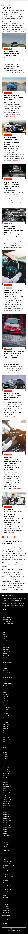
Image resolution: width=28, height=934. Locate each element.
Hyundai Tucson (7, 741)
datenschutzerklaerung (14, 930)
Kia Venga (5, 756)
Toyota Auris (6, 859)
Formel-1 (5, 720)
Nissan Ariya (6, 775)
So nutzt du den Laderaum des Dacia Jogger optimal (12, 54)
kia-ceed (5, 760)
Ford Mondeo (6, 715)
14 (13, 537)
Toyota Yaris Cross (7, 861)
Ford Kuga (5, 713)
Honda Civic (6, 724)
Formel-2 (5, 722)
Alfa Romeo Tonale (8, 623)
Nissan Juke (6, 777)
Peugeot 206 (6, 792)
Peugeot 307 (6, 801)
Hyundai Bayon (7, 735)
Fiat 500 (5, 698)
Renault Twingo (7, 831)
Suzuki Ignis (6, 852)
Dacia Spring (6, 694)
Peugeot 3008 (7, 799)
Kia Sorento (6, 750)
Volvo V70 (5, 906)
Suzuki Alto (6, 850)
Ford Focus (6, 707)
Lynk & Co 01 (6, 767)
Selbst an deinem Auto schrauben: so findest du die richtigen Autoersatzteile (14, 355)
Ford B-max (6, 703)
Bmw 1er (5, 653)
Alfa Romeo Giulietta (8, 615)
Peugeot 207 (6, 795)
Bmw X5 (5, 660)
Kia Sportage (6, 754)
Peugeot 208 (6, 797)
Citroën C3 (5, 668)
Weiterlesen (10, 116)
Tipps (4, 857)
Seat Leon (5, 844)
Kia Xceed (5, 758)
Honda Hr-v (6, 730)
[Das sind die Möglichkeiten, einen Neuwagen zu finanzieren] (14, 499)
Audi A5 (5, 634)
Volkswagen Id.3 (7, 867)
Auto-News (8, 48)
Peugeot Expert (7, 805)
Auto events (6, 645)
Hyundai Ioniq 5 (7, 739)
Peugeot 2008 (7, 790)
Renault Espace (7, 814)
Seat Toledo (6, 848)
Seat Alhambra (7, 835)
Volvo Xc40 (6, 908)
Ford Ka (5, 711)
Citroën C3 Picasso (7, 673)
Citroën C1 (5, 664)
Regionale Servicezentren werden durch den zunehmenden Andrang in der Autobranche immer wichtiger (12, 463)
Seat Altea (5, 837)
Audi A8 (5, 638)
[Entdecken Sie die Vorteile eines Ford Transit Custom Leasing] (14, 383)
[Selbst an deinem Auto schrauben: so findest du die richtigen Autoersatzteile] (14, 331)
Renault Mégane (7, 825)
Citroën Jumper (7, 683)
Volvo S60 (5, 895)
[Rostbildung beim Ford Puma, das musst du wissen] (14, 85)
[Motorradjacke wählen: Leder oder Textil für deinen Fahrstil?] (14, 171)
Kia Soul (5, 752)
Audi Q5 (5, 643)
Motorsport (6, 773)
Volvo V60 (5, 904)
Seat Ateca (5, 840)
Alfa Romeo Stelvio (8, 621)
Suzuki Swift (6, 855)
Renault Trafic (6, 829)
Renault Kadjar (7, 816)
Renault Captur (7, 810)
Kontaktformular (6, 606)
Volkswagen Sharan (8, 876)
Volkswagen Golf (7, 863)
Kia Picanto (6, 748)
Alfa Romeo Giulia (7, 613)
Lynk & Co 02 (6, 769)
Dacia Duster (6, 685)
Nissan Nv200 (6, 784)
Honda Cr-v (6, 726)
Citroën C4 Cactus (7, 677)
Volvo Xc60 (6, 910)
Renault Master (7, 822)
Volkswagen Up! (7, 889)
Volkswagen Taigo (7, 882)
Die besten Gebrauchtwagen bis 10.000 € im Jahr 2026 (13, 290)
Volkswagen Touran (8, 887)
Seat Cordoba (6, 842)
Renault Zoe (6, 833)
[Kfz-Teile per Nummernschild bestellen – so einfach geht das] (14, 216)
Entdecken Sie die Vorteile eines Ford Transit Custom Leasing (12, 397)
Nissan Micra (6, 782)
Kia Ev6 (5, 743)
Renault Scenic (7, 827)
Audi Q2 (5, 640)
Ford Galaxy (6, 709)
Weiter (17, 537)
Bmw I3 (5, 658)
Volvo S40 (5, 893)
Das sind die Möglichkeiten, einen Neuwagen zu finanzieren (13, 513)
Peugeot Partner (7, 807)
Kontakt (5, 923)
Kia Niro (5, 745)
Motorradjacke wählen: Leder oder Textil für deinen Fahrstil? (12, 185)
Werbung (5, 919)
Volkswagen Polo (7, 874)
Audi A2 (5, 628)
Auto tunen (6, 647)
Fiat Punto (5, 700)
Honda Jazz (6, 733)
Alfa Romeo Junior (8, 617)
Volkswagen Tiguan (8, 885)
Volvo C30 (5, 891)
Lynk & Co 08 (6, 771)
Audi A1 (5, 625)
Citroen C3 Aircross (8, 670)
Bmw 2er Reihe (7, 655)
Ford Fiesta (6, 705)
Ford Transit (6, 718)
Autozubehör (6, 651)
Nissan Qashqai (7, 786)
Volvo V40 (5, 900)
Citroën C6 (5, 681)
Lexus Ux (5, 765)
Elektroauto (6, 696)
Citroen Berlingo (7, 662)
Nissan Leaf (6, 780)
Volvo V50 (5, 902)
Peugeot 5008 (7, 803)
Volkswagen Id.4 (7, 870)
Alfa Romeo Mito (7, 619)
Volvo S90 (5, 897)
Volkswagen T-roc (7, 880)
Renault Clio (6, 812)
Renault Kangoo (7, 818)
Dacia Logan (6, 688)
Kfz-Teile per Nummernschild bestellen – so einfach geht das (14, 229)
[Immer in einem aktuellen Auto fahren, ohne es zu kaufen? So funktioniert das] (14, 127)
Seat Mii (5, 846)
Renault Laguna (7, 820)
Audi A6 (5, 636)
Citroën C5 (5, 679)
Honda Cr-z (6, 728)
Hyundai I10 (6, 737)
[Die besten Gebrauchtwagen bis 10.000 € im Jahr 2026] (14, 267)
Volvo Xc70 (6, 912)
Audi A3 (5, 630)
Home (2, 5)
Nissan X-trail (6, 788)
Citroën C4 (5, 675)
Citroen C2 (5, 666)
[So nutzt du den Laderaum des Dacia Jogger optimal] (14, 41)
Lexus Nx (5, 763)
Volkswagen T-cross (8, 878)
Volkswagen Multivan (8, 872)
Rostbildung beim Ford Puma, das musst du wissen (13, 98)
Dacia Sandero (6, 692)
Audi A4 (5, 632)
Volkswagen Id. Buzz (8, 865)
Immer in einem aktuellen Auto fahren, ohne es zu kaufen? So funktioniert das (12, 142)
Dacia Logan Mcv (7, 690)
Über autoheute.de (8, 921)
